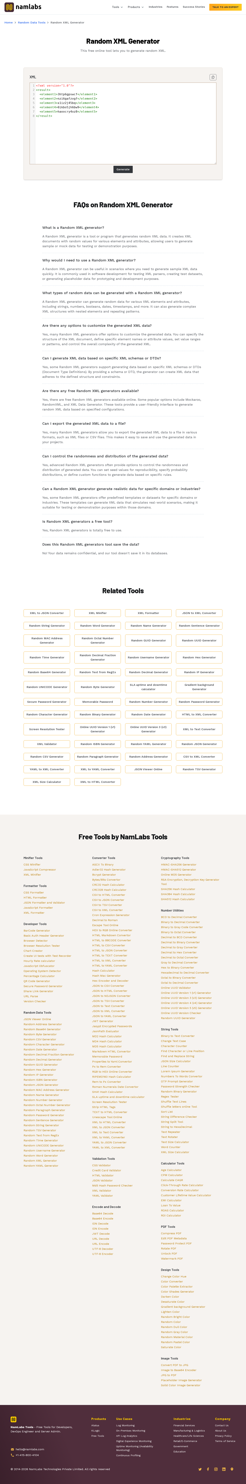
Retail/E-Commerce (185, 1441)
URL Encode (100, 1243)
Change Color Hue (173, 1276)
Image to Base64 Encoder (178, 1370)
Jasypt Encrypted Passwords (112, 1026)
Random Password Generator (44, 1115)
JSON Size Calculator (176, 1061)
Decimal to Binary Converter (180, 942)
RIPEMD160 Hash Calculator (111, 1076)
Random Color (171, 1322)
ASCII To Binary (102, 864)
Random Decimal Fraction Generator (49, 1054)
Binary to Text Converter (178, 1036)
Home (8, 22)
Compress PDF (171, 1233)
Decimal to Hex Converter (179, 952)
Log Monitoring (125, 1425)
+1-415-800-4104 (27, 1455)
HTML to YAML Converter (109, 965)
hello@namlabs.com (30, 1449)
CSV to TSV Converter (107, 905)
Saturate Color (171, 1347)
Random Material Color (177, 1337)
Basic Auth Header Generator (44, 935)
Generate (123, 169)
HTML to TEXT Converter (109, 955)
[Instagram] (216, 1469)
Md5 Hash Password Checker (112, 1185)
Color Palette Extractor (177, 1286)
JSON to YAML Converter (109, 1016)
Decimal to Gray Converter (179, 947)
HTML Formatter (35, 897)
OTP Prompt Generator (177, 1081)
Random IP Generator (38, 1074)
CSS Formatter (34, 892)
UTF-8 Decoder (102, 1249)
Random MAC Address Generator (46, 1090)
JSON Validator (102, 1180)
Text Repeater (170, 1132)
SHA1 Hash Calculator (107, 1092)
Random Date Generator (40, 1049)
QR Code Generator (37, 981)
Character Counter (174, 1046)
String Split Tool (172, 1122)
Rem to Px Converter (106, 1081)
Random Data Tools (31, 22)
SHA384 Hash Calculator (178, 894)
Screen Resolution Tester (109, 1102)
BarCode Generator (37, 930)
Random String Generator (41, 1125)
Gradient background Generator (183, 1306)
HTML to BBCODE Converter (111, 940)
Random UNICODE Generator (44, 1145)
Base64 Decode (102, 1213)
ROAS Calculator (172, 1210)
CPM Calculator (172, 1175)
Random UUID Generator (178, 1018)
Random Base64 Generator (42, 1029)
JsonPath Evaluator (105, 1031)
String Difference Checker (179, 1116)
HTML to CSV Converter (108, 945)
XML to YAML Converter (108, 1137)
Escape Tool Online (105, 925)
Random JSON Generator (41, 1085)
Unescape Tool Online (107, 1117)
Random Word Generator (41, 1155)
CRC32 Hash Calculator (108, 884)
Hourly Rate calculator (39, 961)
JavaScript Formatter (38, 907)
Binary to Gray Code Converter (182, 927)
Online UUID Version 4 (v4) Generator (186, 1003)
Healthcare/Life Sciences (188, 1435)
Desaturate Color (173, 1301)
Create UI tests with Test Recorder (47, 956)
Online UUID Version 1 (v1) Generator (186, 993)
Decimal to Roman (105, 920)
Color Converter (172, 1281)
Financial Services (184, 1425)
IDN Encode (100, 1228)
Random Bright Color (175, 1317)
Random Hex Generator (40, 1069)
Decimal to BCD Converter (179, 937)
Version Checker (35, 1001)
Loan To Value (170, 1205)
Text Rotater (169, 1137)
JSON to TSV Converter (108, 1001)
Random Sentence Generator (44, 1120)
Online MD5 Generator (176, 874)
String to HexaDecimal (176, 1127)
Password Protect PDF (176, 1243)
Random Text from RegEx (41, 1135)
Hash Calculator (103, 970)
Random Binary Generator (179, 1091)
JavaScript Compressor (40, 869)
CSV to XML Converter (107, 910)
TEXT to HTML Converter (109, 1112)
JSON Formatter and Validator (44, 902)
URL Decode (100, 1238)
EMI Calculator (171, 1200)
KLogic (95, 1430)
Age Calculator (171, 1170)
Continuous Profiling (128, 1455)
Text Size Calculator (175, 1142)
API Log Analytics (126, 1435)
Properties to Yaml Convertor (112, 1061)
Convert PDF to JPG (174, 1365)
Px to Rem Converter (106, 1066)
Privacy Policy (223, 1435)
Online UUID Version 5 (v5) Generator (186, 1008)
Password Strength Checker (180, 1086)
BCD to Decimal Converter (179, 917)
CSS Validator (101, 1165)
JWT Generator (102, 1021)
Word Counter (170, 1147)
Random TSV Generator (40, 1130)
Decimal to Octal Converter (179, 957)
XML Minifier (32, 874)
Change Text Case (173, 1041)
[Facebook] (208, 1469)
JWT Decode (101, 1233)
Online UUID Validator (176, 987)
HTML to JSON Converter (109, 950)
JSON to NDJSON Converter (111, 996)
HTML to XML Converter (109, 960)
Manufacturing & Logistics (189, 1430)
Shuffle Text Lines (173, 1101)
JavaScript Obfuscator (39, 966)
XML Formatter (34, 912)
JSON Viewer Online (37, 1019)
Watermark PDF (172, 1258)
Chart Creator (33, 950)
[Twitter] (200, 1469)
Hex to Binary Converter (177, 967)
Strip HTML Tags (103, 1107)
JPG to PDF (168, 1375)
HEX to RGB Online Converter (112, 930)
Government (180, 1446)
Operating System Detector (42, 971)
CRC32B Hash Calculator (109, 889)
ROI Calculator (171, 1215)
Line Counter (170, 1066)
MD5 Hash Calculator (107, 1046)
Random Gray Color (174, 1332)
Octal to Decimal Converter (179, 982)
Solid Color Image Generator (180, 1385)
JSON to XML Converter (108, 1011)
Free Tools (97, 1435)
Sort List (167, 1111)
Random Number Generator (43, 1100)
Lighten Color (170, 1311)
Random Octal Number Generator (47, 1105)
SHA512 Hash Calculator (178, 899)
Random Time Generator (41, 1140)
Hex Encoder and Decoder (110, 980)
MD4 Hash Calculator (107, 1041)
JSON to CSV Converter (108, 985)
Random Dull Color (174, 1327)
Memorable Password (107, 1056)
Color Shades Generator (177, 1291)
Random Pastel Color (175, 1342)
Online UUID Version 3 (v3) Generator (186, 998)
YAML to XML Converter (108, 1147)
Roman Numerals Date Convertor (115, 1087)
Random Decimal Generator (43, 1059)
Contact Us (222, 1425)
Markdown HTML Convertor (111, 1051)
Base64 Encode (102, 1218)
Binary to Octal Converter (178, 932)
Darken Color (170, 1296)
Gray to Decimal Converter (179, 962)
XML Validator (101, 1190)
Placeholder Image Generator (181, 1380)
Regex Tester (170, 1096)
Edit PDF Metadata (174, 1238)
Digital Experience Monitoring (133, 1441)
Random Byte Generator (40, 1034)
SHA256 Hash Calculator (178, 889)
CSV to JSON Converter (108, 900)
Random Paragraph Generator (44, 1110)
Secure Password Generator (43, 986)
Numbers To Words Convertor (181, 1076)
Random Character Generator (44, 1044)
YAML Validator (102, 1195)
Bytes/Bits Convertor (106, 879)
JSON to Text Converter (108, 1006)
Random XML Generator (40, 1160)
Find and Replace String (177, 1056)
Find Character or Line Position (182, 1051)
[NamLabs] (23, 7)
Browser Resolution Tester (42, 945)
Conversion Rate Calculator (180, 1190)
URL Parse (31, 996)
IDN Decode (100, 1223)
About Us (220, 1430)
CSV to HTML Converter (108, 895)
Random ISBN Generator (40, 1079)
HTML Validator (103, 1175)
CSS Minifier (32, 864)
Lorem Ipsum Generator (178, 1071)
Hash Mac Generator (106, 975)
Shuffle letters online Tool (179, 1106)
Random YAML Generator (41, 1165)
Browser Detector (36, 940)
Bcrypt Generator (104, 874)
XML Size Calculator (175, 1152)
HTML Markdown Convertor (111, 935)
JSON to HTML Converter (109, 991)
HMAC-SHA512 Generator (178, 869)
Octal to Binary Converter (178, 977)
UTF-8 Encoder (102, 1254)
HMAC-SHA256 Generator (178, 864)
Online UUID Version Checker (181, 1013)
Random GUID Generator (41, 1064)
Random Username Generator (44, 1150)
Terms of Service (225, 1441)
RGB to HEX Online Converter (112, 1071)
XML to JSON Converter (108, 1127)
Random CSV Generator (40, 1039)
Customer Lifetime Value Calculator (186, 1195)
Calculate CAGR (172, 1180)
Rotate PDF (168, 1248)
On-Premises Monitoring (130, 1430)
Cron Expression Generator (111, 915)
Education (179, 1451)
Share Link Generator (38, 991)
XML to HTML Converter (109, 1122)
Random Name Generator (41, 1095)
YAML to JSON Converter (109, 1142)
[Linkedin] (224, 1469)
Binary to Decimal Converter (180, 922)
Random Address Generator (43, 1024)
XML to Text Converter (107, 1132)
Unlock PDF (169, 1253)
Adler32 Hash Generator (109, 869)
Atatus (95, 1425)
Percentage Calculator (39, 976)
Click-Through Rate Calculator (182, 1185)
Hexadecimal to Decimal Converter (185, 972)
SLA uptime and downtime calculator (118, 1097)
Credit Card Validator (106, 1170)
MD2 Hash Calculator (107, 1036)
